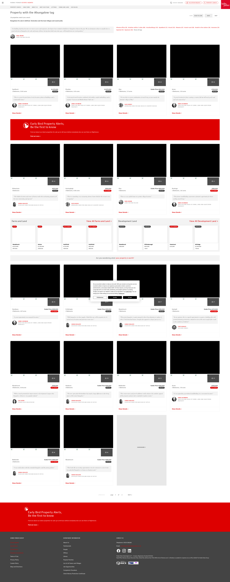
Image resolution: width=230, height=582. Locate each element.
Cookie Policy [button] (128, 291)
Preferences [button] (121, 293)
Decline (115, 297)
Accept (130, 297)
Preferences (100, 297)
